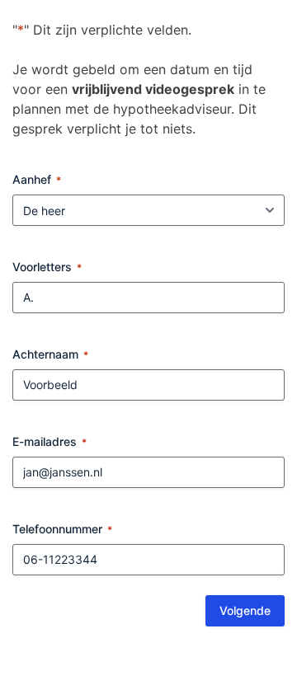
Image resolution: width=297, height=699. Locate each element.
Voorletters (47, 267)
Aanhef (36, 179)
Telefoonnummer (62, 529)
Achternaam (50, 354)
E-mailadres (49, 441)
